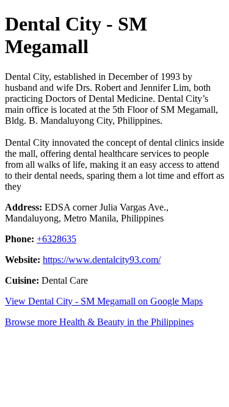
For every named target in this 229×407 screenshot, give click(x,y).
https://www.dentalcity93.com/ (102, 259)
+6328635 (56, 239)
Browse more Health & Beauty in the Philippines (99, 322)
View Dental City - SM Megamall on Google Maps (104, 301)
